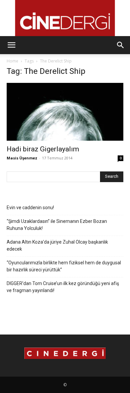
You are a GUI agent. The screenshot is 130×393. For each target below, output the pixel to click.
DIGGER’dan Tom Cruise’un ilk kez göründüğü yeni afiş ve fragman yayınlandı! (63, 287)
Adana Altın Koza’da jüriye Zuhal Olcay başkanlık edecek (57, 245)
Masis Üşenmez (22, 157)
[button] (11, 45)
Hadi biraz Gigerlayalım (43, 149)
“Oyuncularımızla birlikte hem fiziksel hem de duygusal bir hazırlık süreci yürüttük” (64, 266)
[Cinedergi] (65, 18)
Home (12, 61)
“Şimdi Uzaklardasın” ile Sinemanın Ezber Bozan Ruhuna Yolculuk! (57, 225)
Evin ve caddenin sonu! (30, 207)
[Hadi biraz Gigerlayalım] (65, 112)
